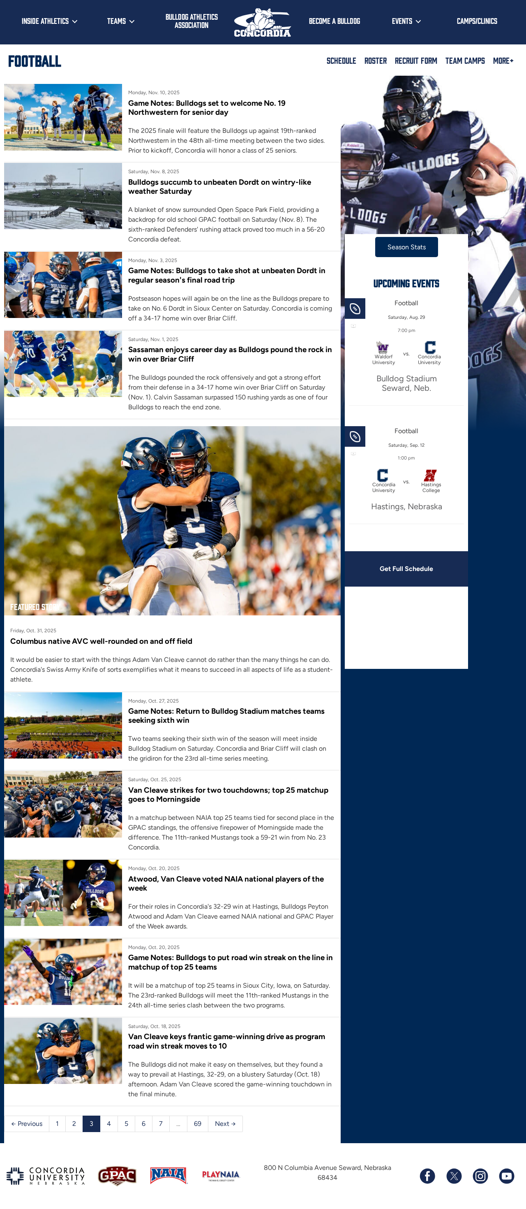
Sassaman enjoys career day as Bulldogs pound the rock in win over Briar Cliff (230, 354)
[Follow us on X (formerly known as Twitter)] (454, 1176)
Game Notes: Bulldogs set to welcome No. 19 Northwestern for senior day (207, 107)
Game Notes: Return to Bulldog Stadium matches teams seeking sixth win (226, 715)
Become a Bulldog (334, 20)
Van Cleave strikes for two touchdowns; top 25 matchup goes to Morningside (228, 794)
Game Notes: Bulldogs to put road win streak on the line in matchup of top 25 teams (230, 962)
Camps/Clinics (477, 20)
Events (402, 20)
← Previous (26, 1124)
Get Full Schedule (406, 569)
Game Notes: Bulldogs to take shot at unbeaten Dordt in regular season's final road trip (226, 275)
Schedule (341, 60)
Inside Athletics (45, 20)
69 (197, 1124)
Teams (116, 20)
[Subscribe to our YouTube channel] (506, 1176)
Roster (376, 60)
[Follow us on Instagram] (480, 1176)
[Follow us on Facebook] (427, 1176)
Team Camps (465, 60)
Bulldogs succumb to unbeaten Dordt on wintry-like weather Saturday (219, 186)
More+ (503, 60)
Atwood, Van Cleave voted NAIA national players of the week (226, 883)
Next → (225, 1124)
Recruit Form (416, 60)
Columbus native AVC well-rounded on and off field (101, 641)
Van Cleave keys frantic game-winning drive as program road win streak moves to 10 (226, 1041)
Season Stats (407, 247)
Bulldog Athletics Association (192, 21)
